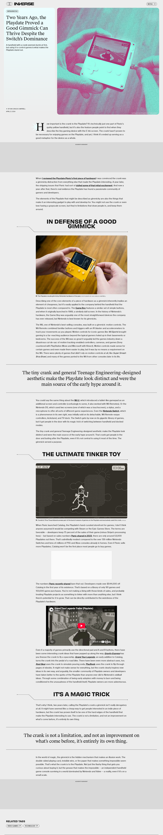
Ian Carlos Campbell (18, 109)
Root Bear (40, 664)
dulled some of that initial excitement (94, 185)
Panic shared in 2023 (81, 535)
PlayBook (90, 664)
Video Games (13, 826)
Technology (30, 826)
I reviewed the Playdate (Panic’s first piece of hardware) (69, 178)
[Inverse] (24, 3)
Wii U (76, 400)
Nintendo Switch (111, 411)
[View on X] (81, 565)
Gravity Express (112, 653)
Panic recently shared (60, 583)
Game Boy (81, 308)
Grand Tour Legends (85, 657)
